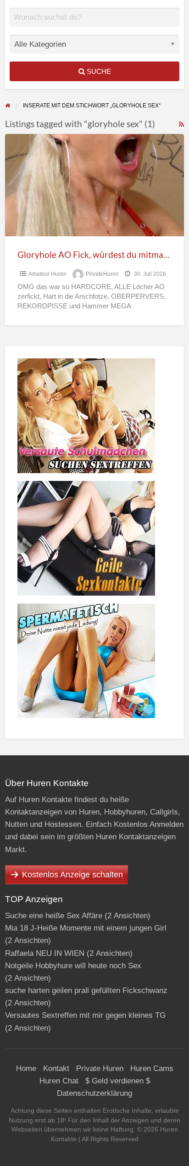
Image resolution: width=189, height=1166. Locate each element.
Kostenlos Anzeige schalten (72, 874)
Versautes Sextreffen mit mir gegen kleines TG (85, 1015)
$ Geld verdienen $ (117, 1081)
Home (26, 1068)
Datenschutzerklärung (94, 1093)
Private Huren (99, 1068)
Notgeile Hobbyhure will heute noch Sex (73, 965)
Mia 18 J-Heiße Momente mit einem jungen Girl (86, 928)
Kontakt (56, 1068)
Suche (98, 71)
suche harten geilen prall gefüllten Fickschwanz (86, 990)
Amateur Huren (47, 274)
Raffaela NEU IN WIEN (44, 953)
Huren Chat (58, 1081)
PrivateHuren (102, 274)
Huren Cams (151, 1068)
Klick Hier (98, 23)
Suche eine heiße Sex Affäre (53, 915)
